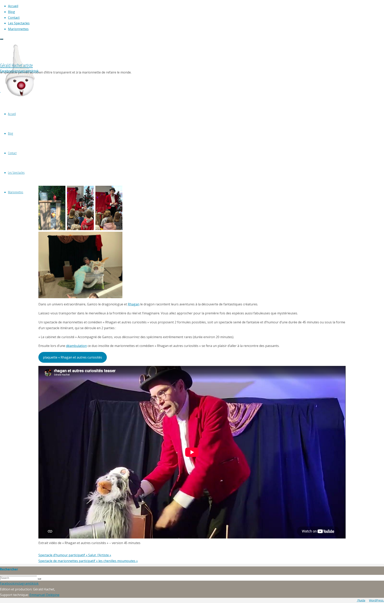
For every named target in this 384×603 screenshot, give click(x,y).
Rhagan (133, 304)
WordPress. (376, 600)
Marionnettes (15, 192)
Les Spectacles (16, 172)
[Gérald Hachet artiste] (20, 102)
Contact (12, 153)
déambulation (76, 346)
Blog (10, 133)
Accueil (12, 113)
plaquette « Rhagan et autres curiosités (72, 357)
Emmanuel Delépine (44, 595)
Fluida (361, 600)
